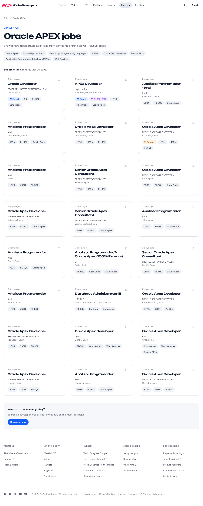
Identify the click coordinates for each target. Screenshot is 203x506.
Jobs (6, 18)
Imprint (121, 494)
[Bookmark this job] (59, 80)
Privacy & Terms (89, 494)
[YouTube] (20, 494)
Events (138, 5)
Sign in (195, 5)
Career (124, 5)
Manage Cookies (107, 494)
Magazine (111, 5)
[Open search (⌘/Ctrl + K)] (185, 5)
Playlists (97, 5)
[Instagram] (10, 494)
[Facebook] (5, 494)
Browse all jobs (18, 422)
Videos (74, 5)
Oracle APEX (19, 18)
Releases (132, 494)
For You (62, 5)
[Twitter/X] (15, 494)
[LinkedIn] (25, 494)
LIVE (85, 5)
